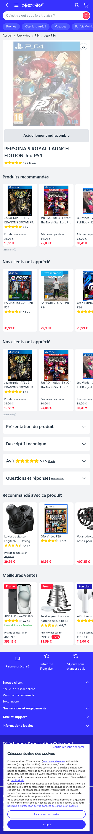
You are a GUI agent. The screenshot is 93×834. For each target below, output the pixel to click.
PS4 (37, 35)
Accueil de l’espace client (19, 689)
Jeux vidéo (23, 35)
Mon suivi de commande (18, 695)
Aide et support (15, 717)
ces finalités (17, 780)
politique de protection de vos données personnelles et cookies (42, 806)
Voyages (60, 26)
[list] (46, 215)
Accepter (47, 824)
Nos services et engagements (24, 708)
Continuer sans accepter (68, 747)
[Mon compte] (76, 5)
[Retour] (7, 5)
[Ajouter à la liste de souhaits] (83, 46)
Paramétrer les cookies (46, 814)
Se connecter (11, 701)
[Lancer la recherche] (86, 15)
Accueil (7, 35)
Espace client (12, 682)
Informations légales (18, 725)
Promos (11, 26)
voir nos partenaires (54, 761)
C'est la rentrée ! (35, 26)
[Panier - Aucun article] (86, 5)
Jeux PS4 (50, 35)
